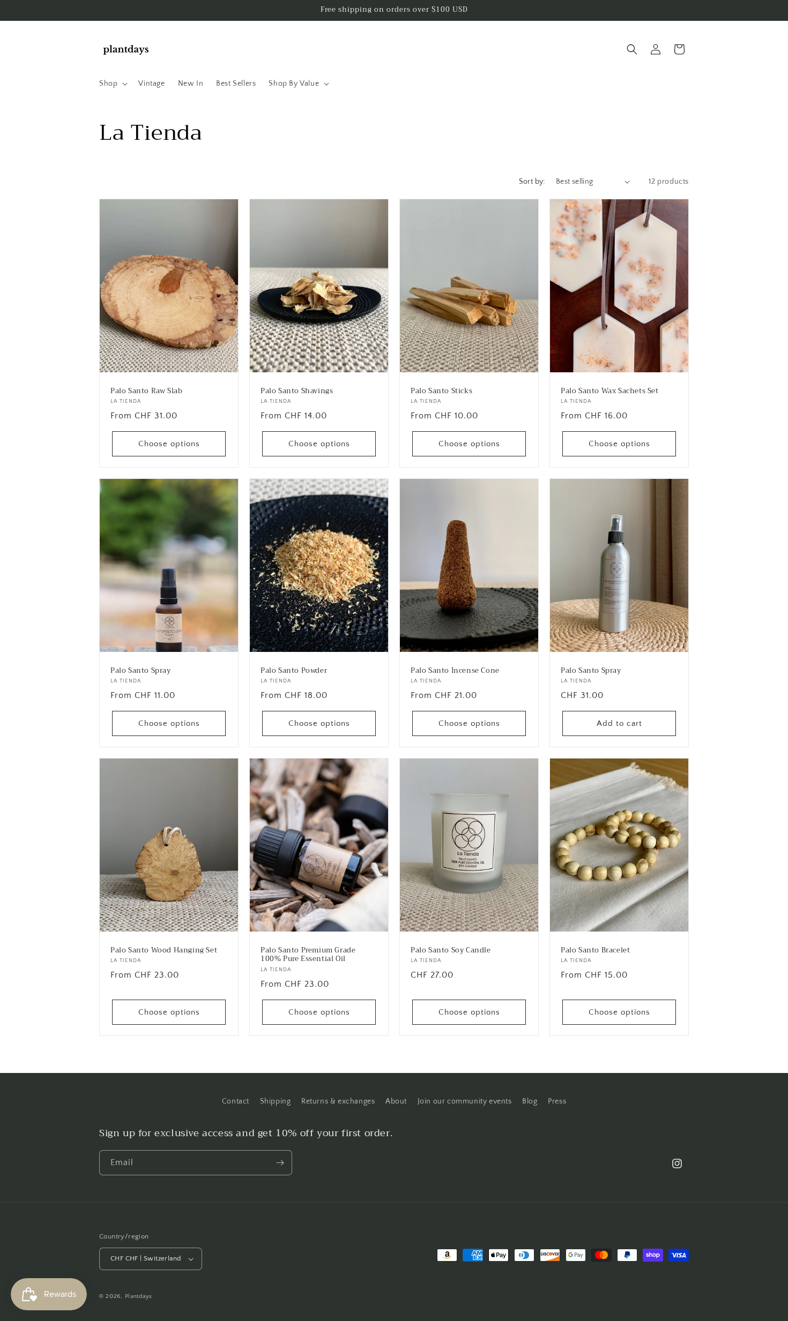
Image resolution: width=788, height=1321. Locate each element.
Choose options (169, 443)
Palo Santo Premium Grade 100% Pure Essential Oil (308, 955)
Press (557, 1101)
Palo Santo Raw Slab (146, 390)
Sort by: (532, 181)
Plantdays (138, 1296)
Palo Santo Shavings (297, 390)
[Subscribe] (280, 1162)
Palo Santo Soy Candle (451, 950)
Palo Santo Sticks (441, 390)
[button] (112, 83)
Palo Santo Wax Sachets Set (610, 390)
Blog (529, 1101)
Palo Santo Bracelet (595, 950)
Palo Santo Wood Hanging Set (163, 950)
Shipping (275, 1101)
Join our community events (465, 1101)
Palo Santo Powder (294, 670)
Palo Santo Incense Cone (455, 670)
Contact (235, 1101)
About (396, 1101)
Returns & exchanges (338, 1101)
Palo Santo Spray (140, 670)
